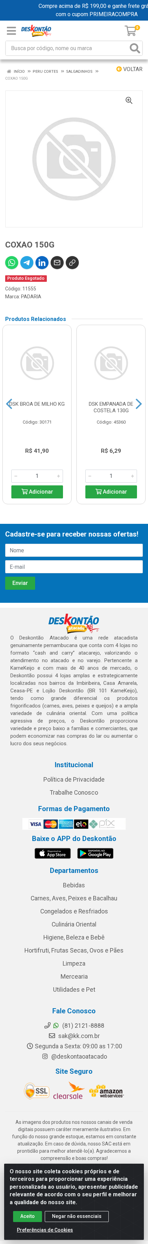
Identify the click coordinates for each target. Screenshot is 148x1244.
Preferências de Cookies (45, 1230)
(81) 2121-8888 (82, 1025)
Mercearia (74, 976)
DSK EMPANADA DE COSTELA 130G (111, 407)
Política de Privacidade (74, 779)
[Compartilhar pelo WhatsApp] (11, 262)
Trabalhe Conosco (74, 792)
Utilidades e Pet (74, 989)
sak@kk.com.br (78, 1036)
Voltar (132, 69)
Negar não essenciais (77, 1216)
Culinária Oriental (74, 924)
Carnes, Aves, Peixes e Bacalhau (74, 898)
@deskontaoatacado (78, 1056)
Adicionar (40, 491)
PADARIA (31, 296)
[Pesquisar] (135, 48)
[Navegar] (9, 404)
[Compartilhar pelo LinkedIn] (42, 262)
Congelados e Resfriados (74, 911)
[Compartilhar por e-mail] (57, 262)
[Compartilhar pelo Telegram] (26, 262)
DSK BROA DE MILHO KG (37, 404)
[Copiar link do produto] (72, 262)
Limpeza (74, 963)
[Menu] (11, 31)
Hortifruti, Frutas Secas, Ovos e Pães (74, 950)
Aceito (27, 1216)
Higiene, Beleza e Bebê (74, 937)
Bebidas (74, 885)
